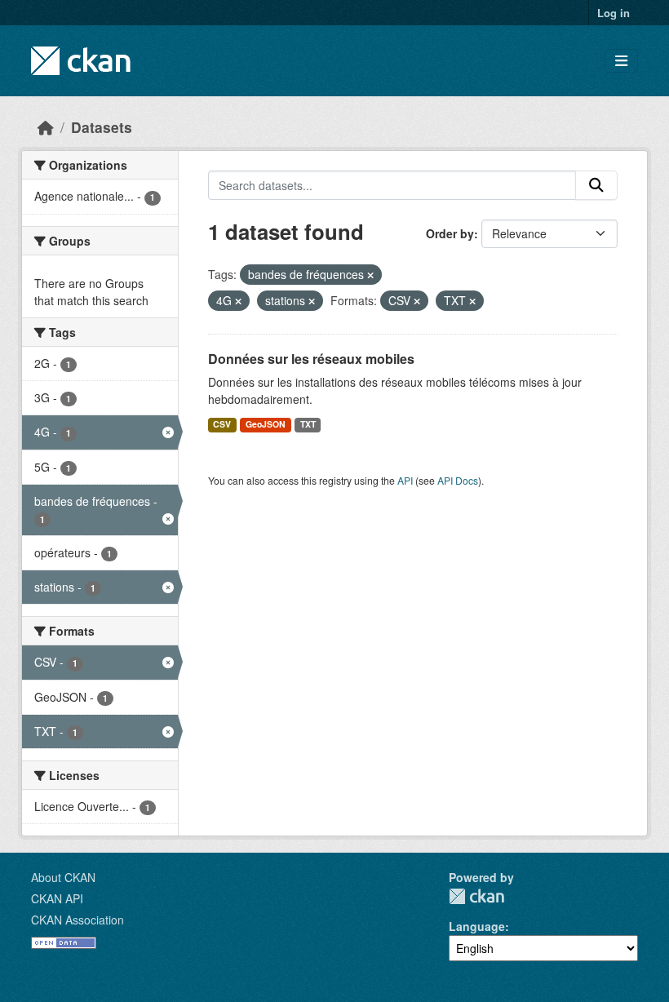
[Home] (46, 127)
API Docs (457, 480)
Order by (450, 233)
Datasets (101, 127)
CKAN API (57, 898)
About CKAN (63, 877)
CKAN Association (77, 919)
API (405, 480)
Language (477, 926)
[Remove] (370, 275)
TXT (308, 424)
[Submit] (596, 185)
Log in (613, 12)
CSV (222, 424)
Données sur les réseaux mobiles (311, 358)
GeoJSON (266, 424)
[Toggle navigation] (621, 61)
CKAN (476, 896)
